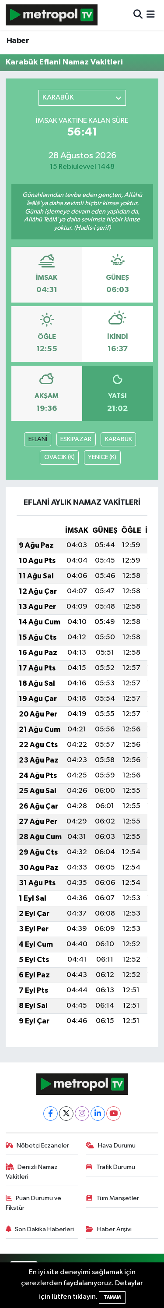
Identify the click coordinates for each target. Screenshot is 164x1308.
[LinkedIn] (98, 1113)
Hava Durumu (117, 1145)
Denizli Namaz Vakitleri (32, 1172)
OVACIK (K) (59, 457)
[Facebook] (50, 1113)
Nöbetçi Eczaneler (43, 1145)
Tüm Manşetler (117, 1198)
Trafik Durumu (115, 1167)
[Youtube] (113, 1113)
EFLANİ (37, 439)
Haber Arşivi (114, 1229)
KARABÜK (118, 439)
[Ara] (138, 14)
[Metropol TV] (52, 15)
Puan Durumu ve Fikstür (34, 1203)
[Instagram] (82, 1113)
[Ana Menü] (151, 14)
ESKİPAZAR (75, 439)
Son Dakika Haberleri (44, 1229)
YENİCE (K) (102, 457)
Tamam (112, 1297)
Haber (18, 41)
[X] (66, 1113)
